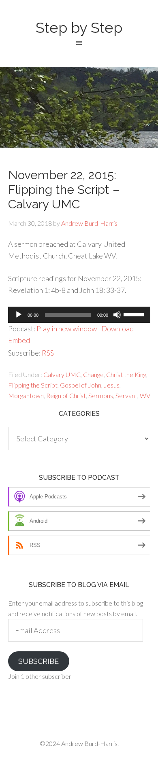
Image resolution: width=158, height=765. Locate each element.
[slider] (135, 314)
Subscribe (38, 661)
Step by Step (79, 27)
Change (93, 374)
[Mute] (117, 315)
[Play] (19, 315)
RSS (48, 352)
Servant (126, 395)
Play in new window (66, 328)
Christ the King (126, 374)
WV (145, 395)
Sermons (100, 395)
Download (117, 328)
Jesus (112, 385)
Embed (19, 340)
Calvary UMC (62, 374)
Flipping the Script (33, 385)
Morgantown (26, 395)
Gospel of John (80, 385)
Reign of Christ (66, 395)
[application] (79, 315)
